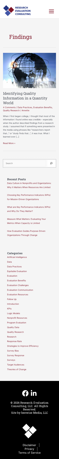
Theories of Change (16, 369)
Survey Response (15, 355)
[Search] (51, 163)
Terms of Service (29, 452)
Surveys (11, 360)
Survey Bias (13, 350)
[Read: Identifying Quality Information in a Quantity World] (29, 70)
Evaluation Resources (17, 294)
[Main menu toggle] (51, 11)
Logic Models (13, 313)
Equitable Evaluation (17, 271)
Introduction (13, 304)
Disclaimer (29, 445)
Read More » (9, 143)
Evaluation (12, 276)
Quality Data (13, 327)
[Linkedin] (33, 393)
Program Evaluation (16, 322)
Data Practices (25, 107)
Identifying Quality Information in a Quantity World (25, 98)
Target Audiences (15, 364)
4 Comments (9, 107)
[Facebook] (25, 393)
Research (11, 337)
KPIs (9, 308)
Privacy (29, 448)
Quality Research (11, 110)
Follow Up (11, 299)
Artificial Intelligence (17, 257)
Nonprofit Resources (17, 318)
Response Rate (14, 341)
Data (9, 262)
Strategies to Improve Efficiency (23, 346)
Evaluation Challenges (18, 285)
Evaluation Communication (20, 290)
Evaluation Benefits (42, 107)
